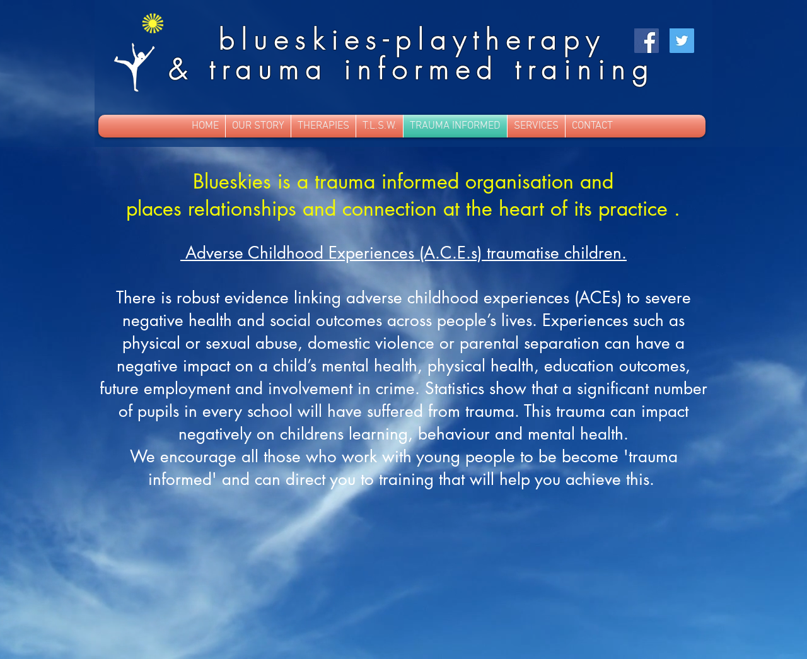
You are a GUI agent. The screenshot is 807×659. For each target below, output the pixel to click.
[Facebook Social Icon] (646, 40)
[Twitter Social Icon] (682, 40)
